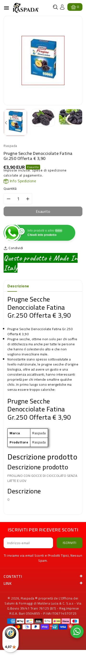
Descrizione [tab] (18, 286)
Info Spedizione (22, 181)
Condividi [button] (16, 248)
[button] (55, 7)
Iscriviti (69, 543)
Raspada (27, 598)
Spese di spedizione (49, 170)
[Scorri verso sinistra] (6, 123)
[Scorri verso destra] (79, 123)
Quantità (10, 188)
